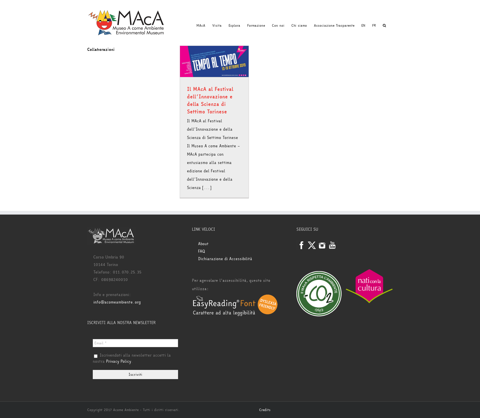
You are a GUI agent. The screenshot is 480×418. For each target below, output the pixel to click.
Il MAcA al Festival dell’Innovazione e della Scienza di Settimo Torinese (210, 100)
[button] (384, 25)
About (203, 244)
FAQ (201, 251)
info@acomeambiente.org (117, 302)
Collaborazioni (101, 50)
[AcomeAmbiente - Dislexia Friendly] (235, 297)
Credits (265, 409)
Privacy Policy (118, 361)
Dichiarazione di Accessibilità (225, 259)
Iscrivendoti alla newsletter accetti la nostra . (132, 358)
